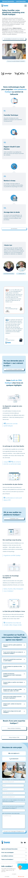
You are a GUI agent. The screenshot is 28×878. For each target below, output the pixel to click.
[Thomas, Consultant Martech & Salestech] (14, 51)
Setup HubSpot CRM (14, 737)
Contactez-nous (14, 518)
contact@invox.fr (14, 753)
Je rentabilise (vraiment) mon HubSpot (14, 39)
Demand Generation (8, 1)
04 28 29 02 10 (14, 759)
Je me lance (14, 228)
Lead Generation (21, 1)
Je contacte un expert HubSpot (14, 369)
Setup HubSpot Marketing (14, 728)
